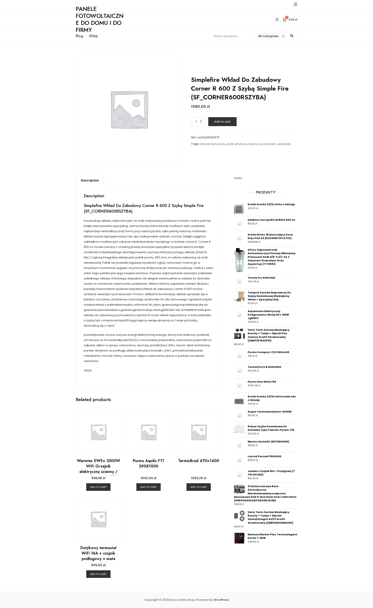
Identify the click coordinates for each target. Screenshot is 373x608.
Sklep (93, 35)
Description (90, 180)
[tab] (90, 180)
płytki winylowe (237, 144)
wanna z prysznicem (262, 144)
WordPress (221, 600)
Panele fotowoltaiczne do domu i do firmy (100, 19)
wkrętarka (284, 144)
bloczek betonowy (212, 144)
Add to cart (222, 122)
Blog (79, 35)
